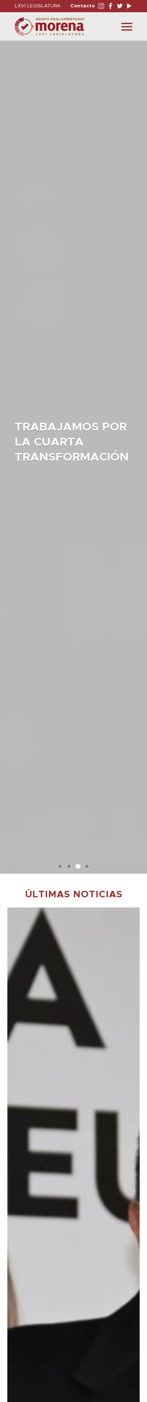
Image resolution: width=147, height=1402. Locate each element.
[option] (73, 453)
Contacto (82, 5)
